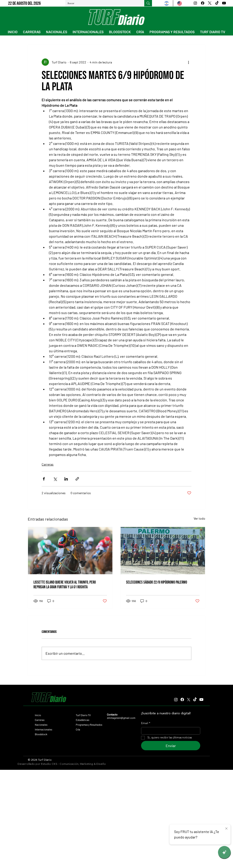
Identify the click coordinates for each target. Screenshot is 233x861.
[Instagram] (195, 3)
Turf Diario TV (83, 715)
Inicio (38, 715)
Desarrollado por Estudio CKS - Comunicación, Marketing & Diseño (62, 763)
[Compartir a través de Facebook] (44, 479)
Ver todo (199, 518)
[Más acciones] (188, 62)
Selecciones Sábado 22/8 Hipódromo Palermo (156, 582)
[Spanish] (166, 3)
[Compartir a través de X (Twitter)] (55, 479)
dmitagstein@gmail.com (121, 717)
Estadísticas (82, 719)
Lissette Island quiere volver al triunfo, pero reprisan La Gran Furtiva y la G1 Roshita (64, 584)
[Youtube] (224, 3)
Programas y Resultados (89, 724)
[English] (179, 3)
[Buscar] (148, 3)
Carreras (47, 464)
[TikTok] (217, 3)
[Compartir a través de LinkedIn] (66, 479)
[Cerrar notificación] (226, 829)
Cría (78, 729)
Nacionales (41, 724)
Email (145, 723)
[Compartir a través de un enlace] (77, 479)
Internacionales (43, 729)
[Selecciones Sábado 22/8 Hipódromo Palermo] (163, 550)
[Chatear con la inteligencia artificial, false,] (224, 852)
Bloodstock (41, 734)
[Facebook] (202, 3)
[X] (210, 3)
